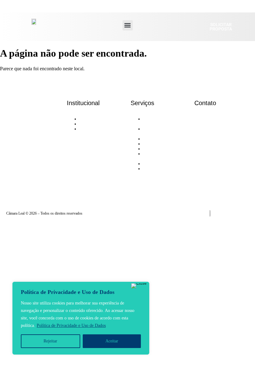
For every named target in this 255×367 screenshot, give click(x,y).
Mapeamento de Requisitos (157, 131)
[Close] (138, 285)
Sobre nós (88, 119)
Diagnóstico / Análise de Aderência (161, 121)
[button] (128, 25)
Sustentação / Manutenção (154, 171)
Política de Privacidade (99, 129)
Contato (86, 124)
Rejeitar (50, 341)
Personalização (156, 144)
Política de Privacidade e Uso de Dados (71, 325)
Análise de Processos (161, 139)
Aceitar (111, 341)
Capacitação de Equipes (163, 163)
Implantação (154, 148)
